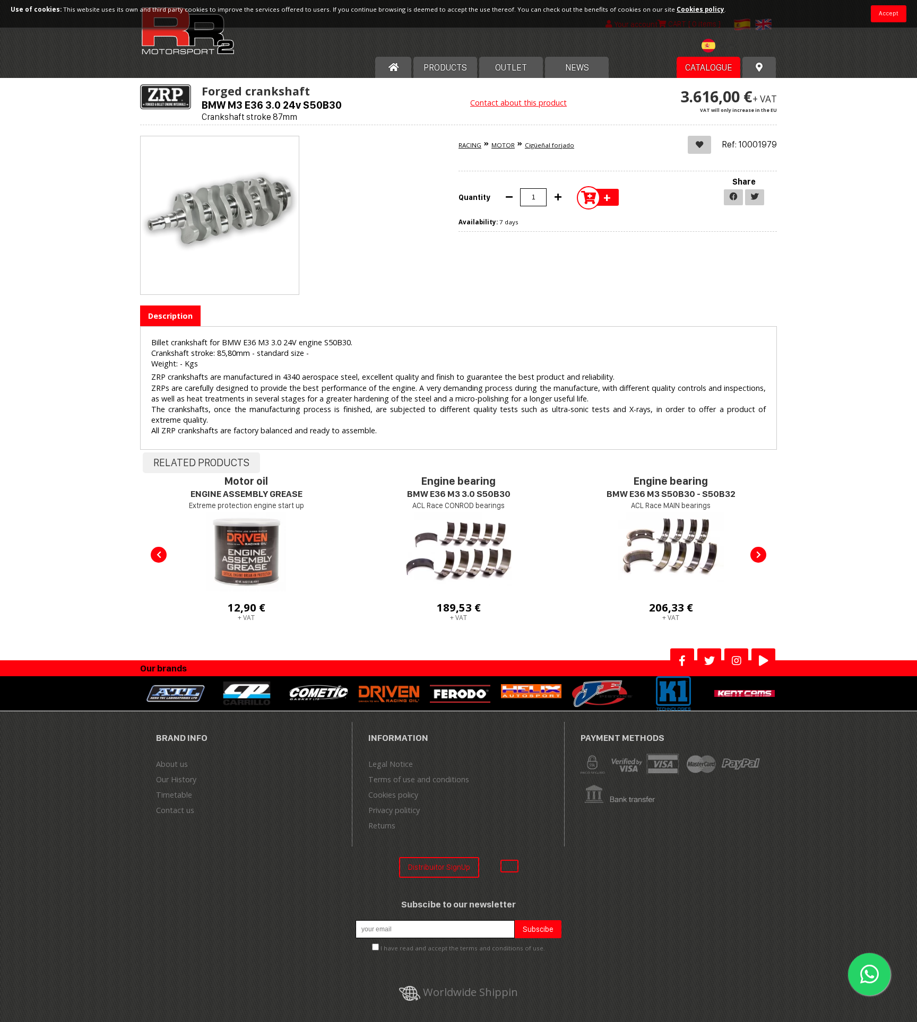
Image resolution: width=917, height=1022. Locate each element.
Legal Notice (390, 764)
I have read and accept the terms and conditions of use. (462, 948)
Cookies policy (393, 795)
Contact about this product (518, 103)
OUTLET (511, 67)
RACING (469, 145)
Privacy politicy (394, 810)
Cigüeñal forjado (549, 145)
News (577, 67)
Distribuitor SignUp (439, 866)
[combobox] (722, 47)
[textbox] (722, 45)
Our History (176, 779)
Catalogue (708, 67)
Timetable (174, 795)
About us (172, 764)
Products (445, 67)
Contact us (175, 810)
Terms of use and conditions (418, 779)
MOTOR (503, 145)
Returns (381, 825)
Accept (888, 13)
